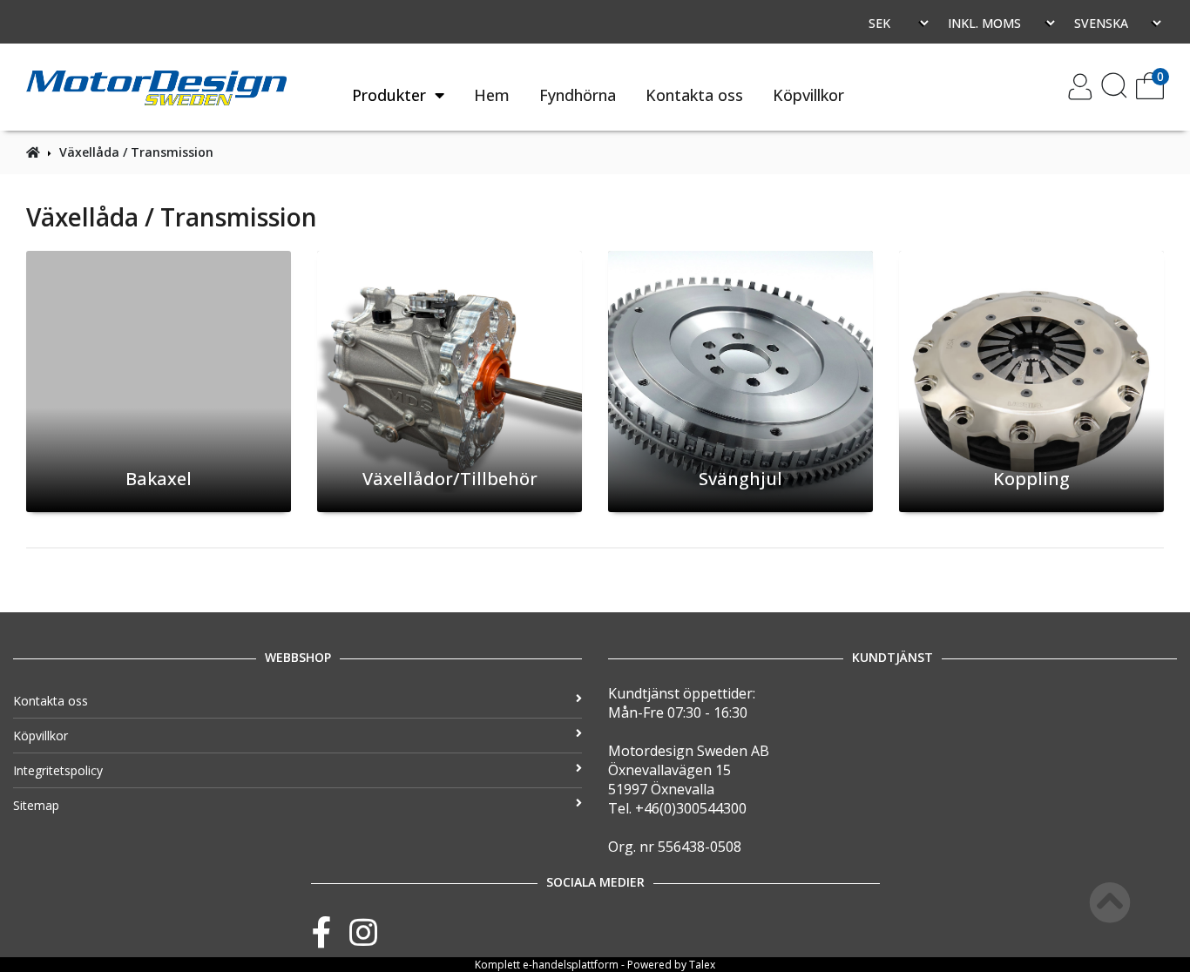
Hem (492, 94)
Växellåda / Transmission (136, 152)
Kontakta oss (694, 94)
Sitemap (36, 805)
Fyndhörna (577, 94)
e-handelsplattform (571, 964)
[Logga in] (1080, 95)
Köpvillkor (808, 94)
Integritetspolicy (58, 770)
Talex (702, 964)
